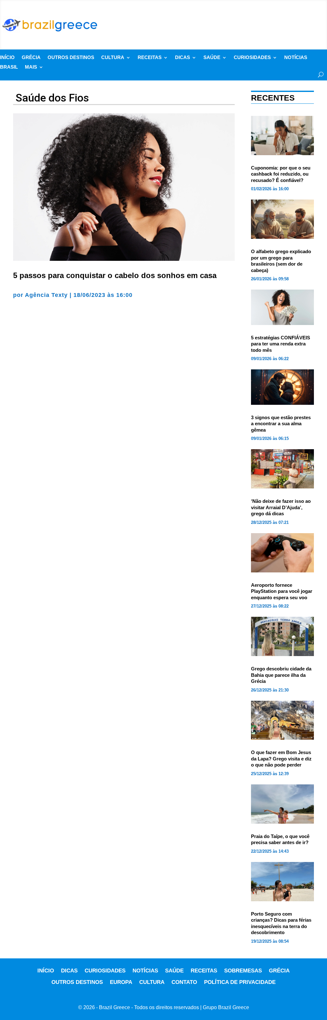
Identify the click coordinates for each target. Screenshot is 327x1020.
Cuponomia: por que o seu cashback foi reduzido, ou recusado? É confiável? (280, 174)
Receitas (150, 57)
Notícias (295, 57)
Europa (121, 982)
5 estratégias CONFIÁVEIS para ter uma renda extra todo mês (280, 344)
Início (7, 57)
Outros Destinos (71, 57)
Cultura (112, 57)
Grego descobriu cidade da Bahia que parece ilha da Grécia (281, 675)
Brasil (9, 67)
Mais (31, 67)
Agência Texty (46, 295)
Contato (184, 982)
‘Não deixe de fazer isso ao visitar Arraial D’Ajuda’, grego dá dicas (281, 507)
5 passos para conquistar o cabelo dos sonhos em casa (115, 275)
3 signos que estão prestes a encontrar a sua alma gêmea (281, 424)
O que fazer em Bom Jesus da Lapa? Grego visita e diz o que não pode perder (281, 758)
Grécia (31, 57)
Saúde (211, 57)
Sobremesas (243, 971)
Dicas (182, 57)
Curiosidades (252, 57)
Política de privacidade (240, 982)
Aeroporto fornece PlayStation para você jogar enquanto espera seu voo (281, 591)
